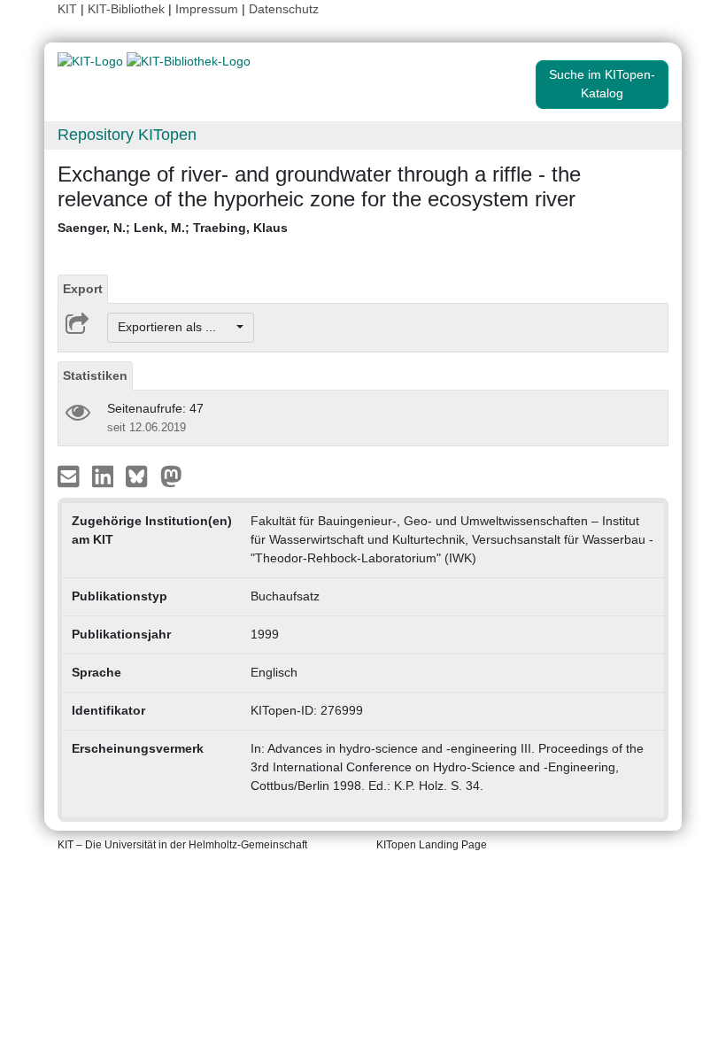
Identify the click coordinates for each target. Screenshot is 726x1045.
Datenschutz (284, 9)
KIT (67, 9)
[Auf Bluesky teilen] (141, 475)
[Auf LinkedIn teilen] (105, 475)
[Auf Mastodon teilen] (171, 475)
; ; (173, 228)
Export (83, 289)
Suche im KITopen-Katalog (602, 83)
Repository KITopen (127, 134)
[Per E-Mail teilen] (70, 475)
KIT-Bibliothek (128, 9)
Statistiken (95, 375)
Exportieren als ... (176, 327)
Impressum (206, 9)
